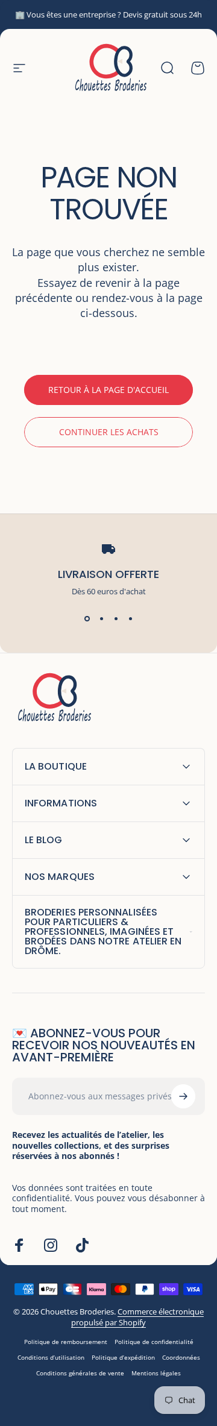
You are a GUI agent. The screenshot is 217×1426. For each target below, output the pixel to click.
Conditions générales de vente (80, 1373)
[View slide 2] (101, 618)
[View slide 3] (115, 618)
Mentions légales (156, 1373)
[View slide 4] (130, 618)
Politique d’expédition (123, 1357)
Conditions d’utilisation (50, 1357)
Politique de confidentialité (154, 1341)
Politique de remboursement (65, 1341)
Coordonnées (181, 1357)
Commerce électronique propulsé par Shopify (137, 1317)
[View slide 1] (87, 618)
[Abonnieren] (183, 1096)
